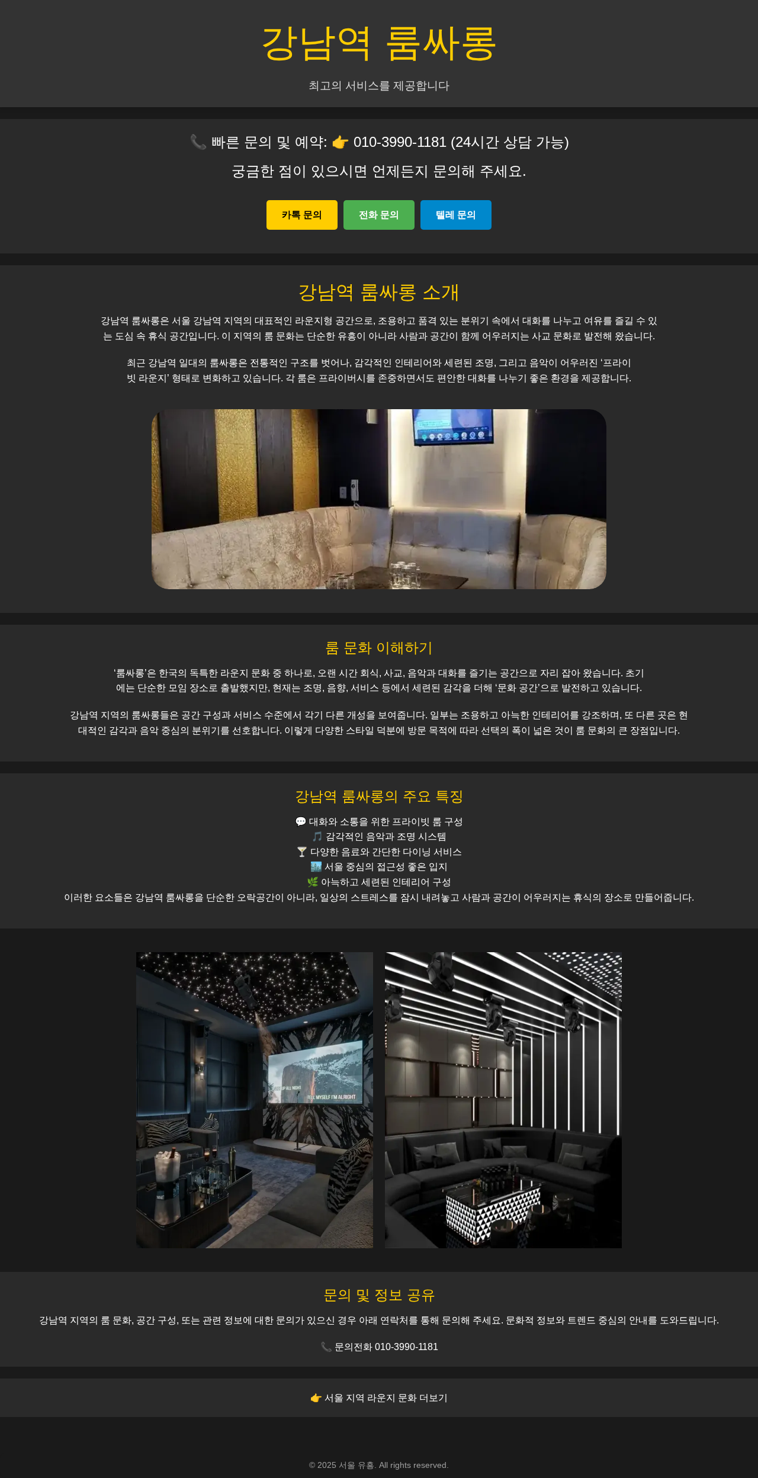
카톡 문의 (302, 215)
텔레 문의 (456, 215)
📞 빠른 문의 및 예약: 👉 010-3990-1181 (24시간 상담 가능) (379, 142)
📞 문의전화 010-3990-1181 (379, 1347)
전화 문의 (379, 215)
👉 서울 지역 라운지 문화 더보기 (379, 1398)
